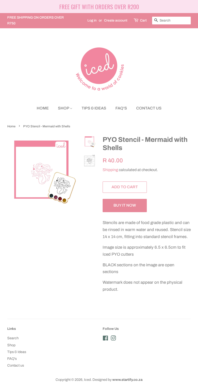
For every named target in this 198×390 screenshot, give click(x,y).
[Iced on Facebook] (105, 339)
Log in (92, 20)
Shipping (110, 170)
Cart (143, 20)
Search (13, 338)
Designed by (117, 380)
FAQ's (121, 108)
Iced (87, 380)
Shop (64, 108)
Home (43, 108)
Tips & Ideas (94, 108)
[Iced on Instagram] (113, 339)
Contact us (149, 108)
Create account (115, 20)
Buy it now (124, 205)
